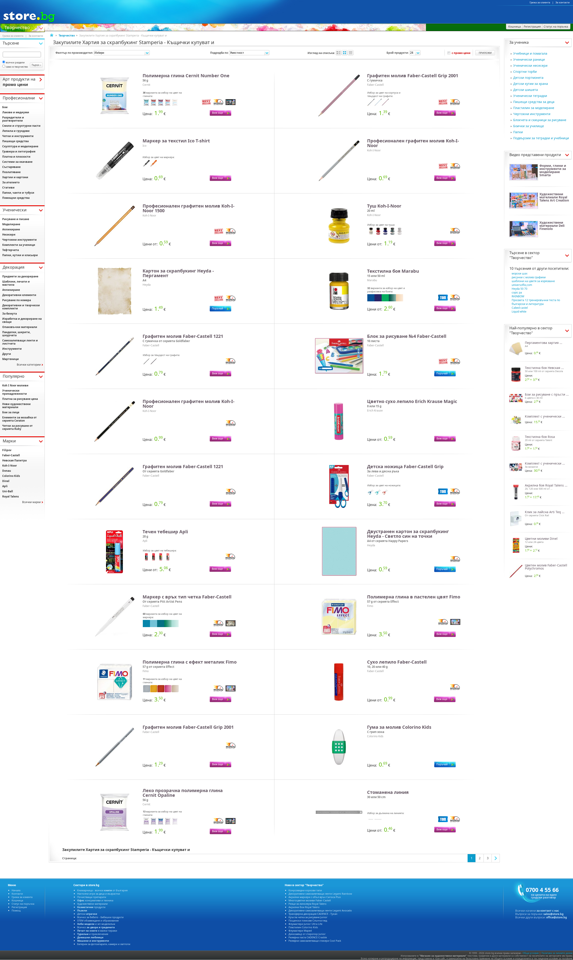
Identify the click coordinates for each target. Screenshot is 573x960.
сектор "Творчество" (524, 255)
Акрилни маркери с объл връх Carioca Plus (315, 897)
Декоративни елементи (19, 295)
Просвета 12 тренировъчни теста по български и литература (536, 302)
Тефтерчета (10, 250)
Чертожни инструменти (531, 114)
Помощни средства (16, 198)
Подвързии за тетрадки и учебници (541, 138)
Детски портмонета (528, 77)
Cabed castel (520, 308)
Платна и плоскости (16, 157)
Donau (6, 471)
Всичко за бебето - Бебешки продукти (100, 917)
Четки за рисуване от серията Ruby (17, 427)
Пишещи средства (15, 141)
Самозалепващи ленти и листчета (20, 342)
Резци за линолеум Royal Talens (307, 903)
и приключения (92, 934)
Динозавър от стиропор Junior (307, 934)
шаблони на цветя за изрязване (533, 281)
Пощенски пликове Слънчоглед (308, 920)
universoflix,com (522, 285)
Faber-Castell (11, 455)
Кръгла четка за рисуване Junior (308, 917)
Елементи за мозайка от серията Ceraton (19, 419)
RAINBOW (518, 296)
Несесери (8, 234)
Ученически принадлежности (14, 392)
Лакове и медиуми (15, 112)
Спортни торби (525, 71)
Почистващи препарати (91, 897)
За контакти (563, 2)
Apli (5, 486)
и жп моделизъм (96, 924)
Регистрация (19, 907)
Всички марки (31, 502)
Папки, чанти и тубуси (18, 193)
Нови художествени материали (16, 405)
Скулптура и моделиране (20, 146)
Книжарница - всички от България (102, 890)
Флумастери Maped (300, 930)
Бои (5, 107)
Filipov (6, 450)
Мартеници (10, 359)
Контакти (17, 893)
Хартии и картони (15, 177)
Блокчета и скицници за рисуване (539, 120)
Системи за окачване (17, 162)
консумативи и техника (95, 900)
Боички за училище (528, 126)
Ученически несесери (530, 65)
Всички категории (29, 364)
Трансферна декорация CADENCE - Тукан (313, 913)
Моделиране (11, 224)
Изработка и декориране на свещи (22, 320)
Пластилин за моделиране (533, 108)
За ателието (10, 182)
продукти (91, 907)
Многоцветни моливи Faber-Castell (310, 900)
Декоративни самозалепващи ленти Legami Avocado (320, 910)
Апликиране (11, 229)
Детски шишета (525, 90)
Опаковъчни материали (19, 327)
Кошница (17, 900)
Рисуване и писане (15, 219)
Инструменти (12, 349)
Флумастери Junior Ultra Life (305, 924)
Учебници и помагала (530, 53)
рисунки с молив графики (529, 277)
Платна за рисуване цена (20, 399)
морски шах (519, 273)
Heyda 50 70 (519, 289)
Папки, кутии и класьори (20, 255)
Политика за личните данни (556, 953)
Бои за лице (10, 412)
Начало (16, 890)
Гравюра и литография (18, 151)
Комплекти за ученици (18, 245)
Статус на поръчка (23, 903)
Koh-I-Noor (9, 465)
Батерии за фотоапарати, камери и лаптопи (103, 944)
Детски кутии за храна (530, 83)
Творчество (17, 27)
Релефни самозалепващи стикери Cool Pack (315, 940)
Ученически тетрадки (530, 96)
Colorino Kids (11, 476)
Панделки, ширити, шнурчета (16, 333)
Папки (518, 132)
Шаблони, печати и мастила (16, 283)
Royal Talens (10, 496)
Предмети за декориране (20, 276)
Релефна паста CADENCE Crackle (308, 937)
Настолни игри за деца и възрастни (98, 893)
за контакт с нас (548, 911)
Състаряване (11, 167)
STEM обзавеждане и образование (98, 920)
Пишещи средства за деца (533, 102)
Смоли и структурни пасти (21, 126)
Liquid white (519, 311)
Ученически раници (529, 59)
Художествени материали (92, 903)
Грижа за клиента (540, 2)
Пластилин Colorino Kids (303, 927)
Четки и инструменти (18, 136)
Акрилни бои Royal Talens (304, 907)
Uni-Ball (7, 491)
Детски (87, 913)
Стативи (8, 187)
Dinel (5, 481)
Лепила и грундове (16, 131)
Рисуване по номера (16, 300)
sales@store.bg (553, 914)
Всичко (96, 927)
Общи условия (531, 953)
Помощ (16, 910)
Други (6, 354)
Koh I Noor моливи (15, 385)
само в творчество (17, 66)
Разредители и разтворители (13, 119)
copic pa (517, 292)
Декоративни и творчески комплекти (21, 306)
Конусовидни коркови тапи (305, 890)
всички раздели (15, 62)
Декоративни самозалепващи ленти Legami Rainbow (320, 893)
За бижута (9, 313)
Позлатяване (11, 172)
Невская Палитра (14, 460)
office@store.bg (556, 917)
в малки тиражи (97, 930)
